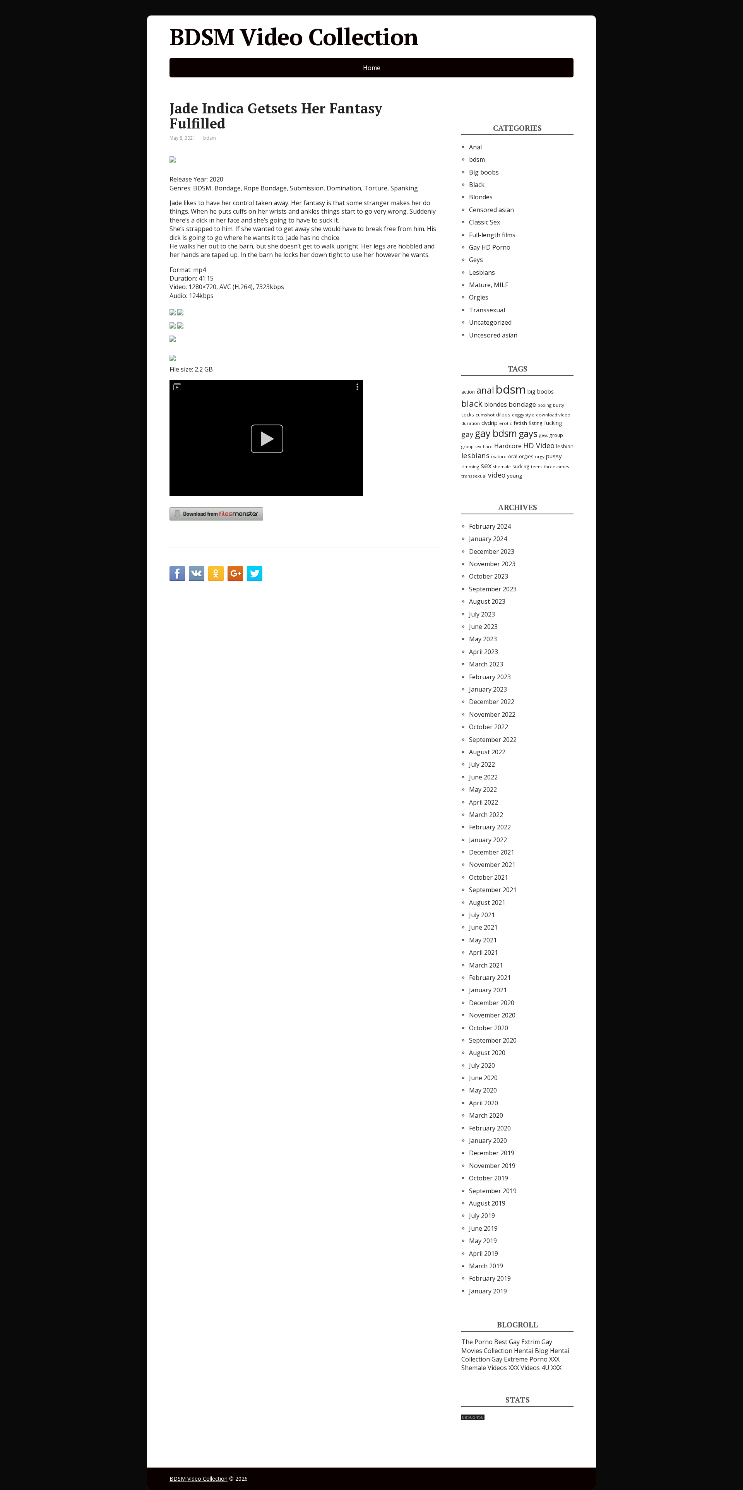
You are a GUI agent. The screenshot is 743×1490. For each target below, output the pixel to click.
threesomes (556, 466)
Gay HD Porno (489, 247)
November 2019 (492, 1165)
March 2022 (486, 814)
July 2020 (482, 1065)
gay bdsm (496, 433)
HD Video (539, 445)
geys (543, 435)
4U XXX (551, 1367)
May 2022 (483, 789)
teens (536, 466)
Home (371, 67)
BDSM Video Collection (293, 36)
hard (488, 446)
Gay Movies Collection (506, 1346)
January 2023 (488, 689)
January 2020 (488, 1140)
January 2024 (488, 538)
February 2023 (490, 677)
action (468, 392)
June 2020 (483, 1078)
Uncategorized (490, 322)
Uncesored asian (493, 335)
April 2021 (483, 952)
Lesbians (482, 272)
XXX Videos (524, 1367)
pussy (554, 456)
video (496, 475)
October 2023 (488, 576)
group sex (471, 446)
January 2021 (488, 990)
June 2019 (483, 1228)
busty (558, 405)
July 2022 (482, 764)
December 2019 (491, 1153)
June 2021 (483, 927)
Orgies (478, 297)
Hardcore (508, 446)
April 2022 (483, 802)
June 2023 (483, 626)
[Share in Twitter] (254, 573)
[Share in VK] (196, 573)
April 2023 (483, 651)
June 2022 (483, 777)
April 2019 (483, 1253)
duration (470, 423)
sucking (520, 466)
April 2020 (483, 1103)
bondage (522, 404)
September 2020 (493, 1040)
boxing (544, 405)
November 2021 (492, 864)
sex (486, 465)
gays (528, 433)
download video (553, 415)
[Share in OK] (216, 573)
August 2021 (487, 902)
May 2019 (483, 1241)
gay (467, 434)
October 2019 (488, 1178)
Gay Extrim (524, 1342)
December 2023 (491, 551)
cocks (467, 414)
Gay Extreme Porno (519, 1359)
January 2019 (488, 1291)
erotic (505, 423)
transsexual (473, 476)
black (472, 403)
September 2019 (493, 1191)
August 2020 (487, 1052)
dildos (503, 414)
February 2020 (490, 1128)
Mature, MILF (488, 285)
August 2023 (487, 601)
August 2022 (487, 752)
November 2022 (492, 714)
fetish (520, 423)
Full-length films (492, 235)
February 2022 (490, 827)
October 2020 (488, 1028)
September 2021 (493, 889)
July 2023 (482, 614)
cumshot (485, 415)
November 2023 (492, 564)
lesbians (475, 455)
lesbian (565, 446)
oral (512, 456)
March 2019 (486, 1266)
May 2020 (483, 1090)
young (514, 475)
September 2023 (493, 589)
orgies (526, 456)
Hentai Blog (531, 1350)
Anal (475, 147)
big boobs (540, 391)
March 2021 (486, 965)
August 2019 (487, 1203)
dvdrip (489, 422)
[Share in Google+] (235, 573)
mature (499, 456)
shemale (502, 466)
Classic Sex (484, 222)
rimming (470, 466)
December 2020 (491, 1002)
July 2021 (482, 915)
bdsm (209, 138)
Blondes (481, 197)
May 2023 (483, 639)
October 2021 (488, 877)
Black (476, 184)
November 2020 (492, 1015)
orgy (539, 456)
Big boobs (484, 172)
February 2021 (490, 977)
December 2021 (491, 852)
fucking (553, 422)
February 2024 (490, 526)
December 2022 (491, 701)
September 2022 (493, 739)
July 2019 (482, 1215)
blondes (495, 404)
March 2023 (486, 664)
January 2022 (488, 840)
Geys (476, 259)
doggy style (523, 415)
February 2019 (490, 1278)
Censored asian (491, 210)
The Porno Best (484, 1342)
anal (485, 390)
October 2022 (488, 727)
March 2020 (486, 1115)
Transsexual (487, 310)
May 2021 (483, 940)
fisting (536, 423)
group (556, 435)
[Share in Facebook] (177, 573)
